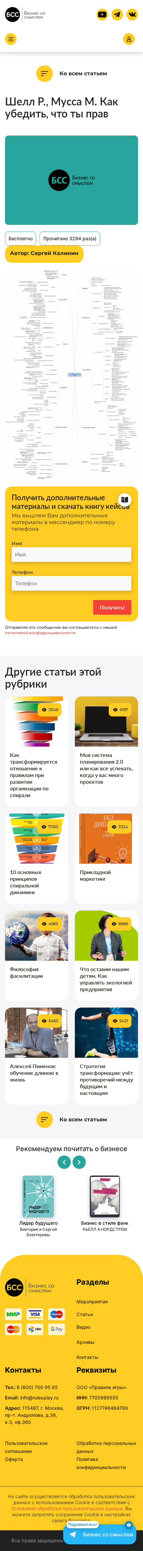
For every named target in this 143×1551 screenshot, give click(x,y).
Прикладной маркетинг (95, 875)
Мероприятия (92, 1301)
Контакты (87, 1357)
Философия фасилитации (26, 972)
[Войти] (129, 39)
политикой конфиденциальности (40, 632)
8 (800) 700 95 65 (37, 1387)
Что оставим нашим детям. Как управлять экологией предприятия (106, 979)
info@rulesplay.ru (39, 1397)
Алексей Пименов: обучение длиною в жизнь (34, 1073)
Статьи (84, 1314)
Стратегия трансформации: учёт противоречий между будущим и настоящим (106, 1079)
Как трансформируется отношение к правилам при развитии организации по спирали (33, 775)
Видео (83, 1327)
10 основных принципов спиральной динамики (25, 882)
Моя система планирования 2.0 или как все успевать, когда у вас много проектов (106, 768)
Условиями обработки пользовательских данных (67, 1508)
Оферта (14, 1459)
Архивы (85, 1342)
